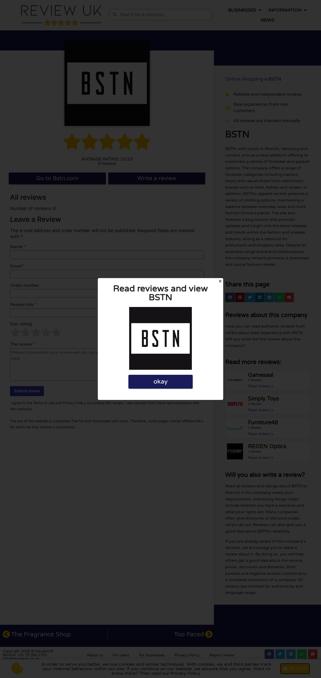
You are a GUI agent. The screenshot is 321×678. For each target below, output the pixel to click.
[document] (160, 339)
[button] (220, 281)
